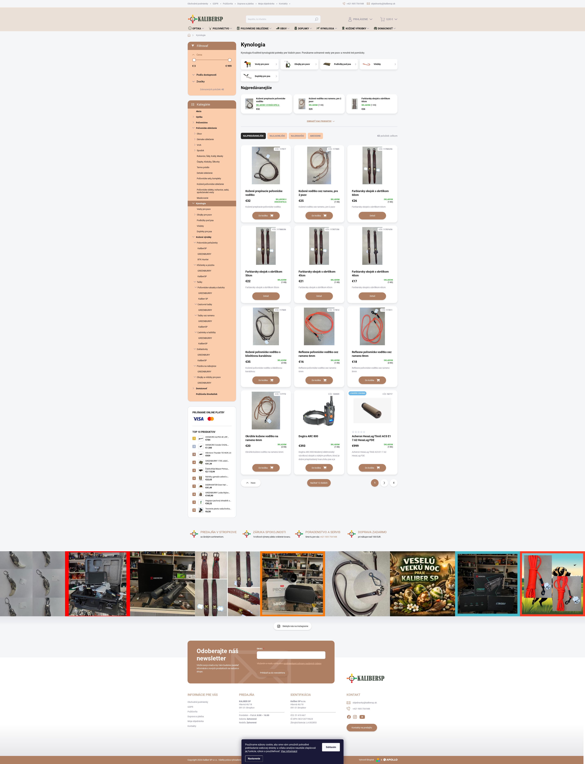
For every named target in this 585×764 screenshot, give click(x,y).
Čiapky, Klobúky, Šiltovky (208, 162)
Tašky (199, 282)
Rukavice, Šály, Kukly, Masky (210, 156)
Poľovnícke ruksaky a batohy (211, 287)
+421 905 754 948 (328, 537)
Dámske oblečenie (205, 139)
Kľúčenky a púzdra (205, 265)
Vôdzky (200, 226)
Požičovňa (228, 3)
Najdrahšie (297, 136)
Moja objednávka (266, 3)
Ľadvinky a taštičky (207, 332)
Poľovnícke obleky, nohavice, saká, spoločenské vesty (213, 191)
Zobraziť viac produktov (319, 121)
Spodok (200, 150)
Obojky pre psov (204, 214)
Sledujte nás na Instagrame (295, 626)
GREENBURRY (204, 254)
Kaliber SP (203, 299)
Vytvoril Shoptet (366, 760)
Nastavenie (254, 758)
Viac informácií (289, 751)
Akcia (198, 111)
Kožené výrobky (203, 237)
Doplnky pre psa (204, 231)
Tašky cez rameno (206, 315)
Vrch (199, 145)
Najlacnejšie (277, 136)
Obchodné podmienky (198, 3)
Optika (199, 117)
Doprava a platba (245, 3)
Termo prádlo (203, 167)
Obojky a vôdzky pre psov (209, 377)
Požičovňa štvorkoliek (206, 394)
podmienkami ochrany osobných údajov (302, 663)
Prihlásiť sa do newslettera (272, 673)
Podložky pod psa (205, 220)
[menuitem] (196, 28)
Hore (253, 483)
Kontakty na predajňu (362, 727)
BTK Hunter (203, 259)
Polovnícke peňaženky (207, 243)
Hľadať (316, 19)
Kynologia (201, 203)
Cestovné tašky (205, 304)
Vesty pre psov (204, 209)
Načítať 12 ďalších (319, 483)
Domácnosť (201, 388)
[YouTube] (362, 716)
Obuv (199, 133)
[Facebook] (349, 716)
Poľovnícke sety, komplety (209, 178)
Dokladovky (202, 349)
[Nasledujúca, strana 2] (384, 483)
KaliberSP (202, 248)
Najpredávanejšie (253, 136)
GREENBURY (204, 355)
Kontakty (283, 3)
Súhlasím (331, 747)
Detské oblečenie (205, 173)
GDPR (215, 3)
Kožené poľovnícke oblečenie (210, 184)
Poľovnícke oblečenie (206, 128)
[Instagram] (355, 716)
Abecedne (315, 136)
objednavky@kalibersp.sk (365, 702)
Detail (372, 215)
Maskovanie (202, 198)
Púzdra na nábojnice (206, 366)
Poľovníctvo (202, 122)
